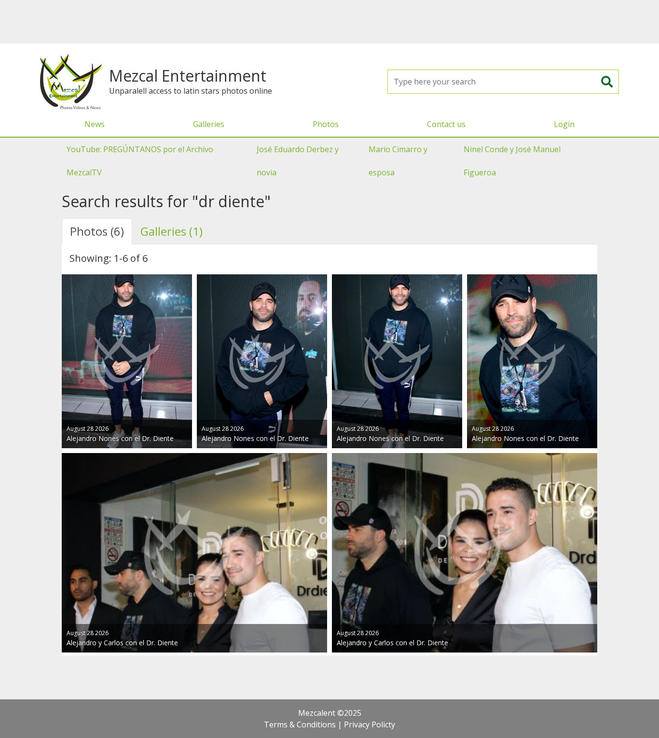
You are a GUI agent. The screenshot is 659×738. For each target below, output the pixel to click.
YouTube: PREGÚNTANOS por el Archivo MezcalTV (140, 161)
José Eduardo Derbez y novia (298, 161)
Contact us (446, 124)
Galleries (208, 124)
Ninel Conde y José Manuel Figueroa (512, 161)
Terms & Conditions (300, 724)
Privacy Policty (369, 724)
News (94, 124)
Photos (326, 124)
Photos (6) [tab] (97, 231)
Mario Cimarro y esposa (398, 161)
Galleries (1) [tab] (171, 231)
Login (564, 124)
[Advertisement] (329, 21)
